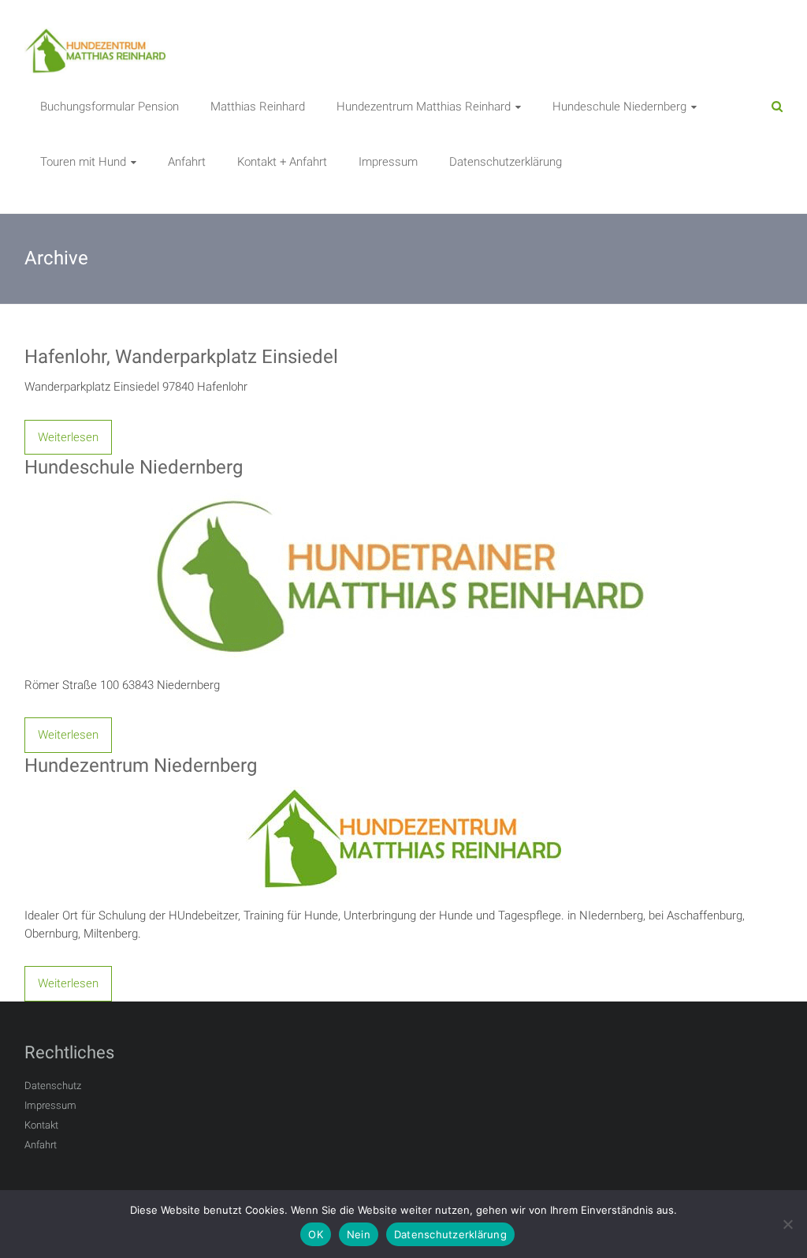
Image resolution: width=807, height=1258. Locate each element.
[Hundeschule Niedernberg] (403, 498)
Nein (358, 1234)
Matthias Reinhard (257, 106)
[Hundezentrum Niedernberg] (403, 795)
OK (315, 1234)
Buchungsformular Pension (109, 106)
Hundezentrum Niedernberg (140, 765)
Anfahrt (187, 162)
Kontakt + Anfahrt (282, 162)
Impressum (388, 162)
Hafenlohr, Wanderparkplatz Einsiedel (181, 357)
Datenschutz (52, 1085)
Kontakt (41, 1125)
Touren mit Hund (83, 162)
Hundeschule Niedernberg (619, 106)
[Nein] (787, 1224)
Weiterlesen (68, 437)
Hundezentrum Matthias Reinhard (424, 106)
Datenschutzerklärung (505, 162)
